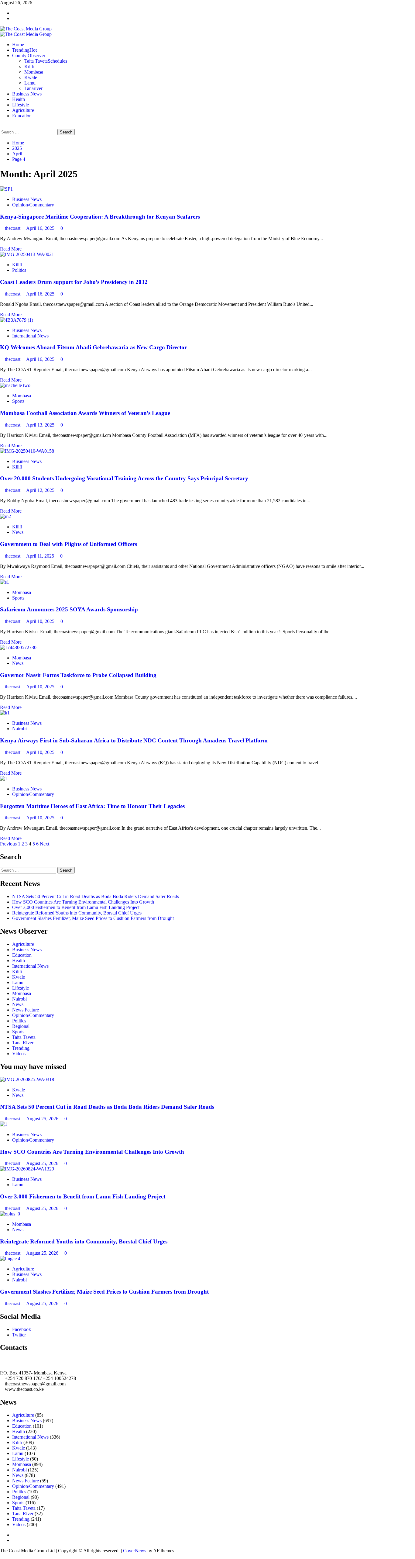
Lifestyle (20, 104)
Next (44, 843)
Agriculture (23, 110)
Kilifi (29, 66)
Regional (20, 1026)
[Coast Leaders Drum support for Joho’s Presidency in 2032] (27, 254)
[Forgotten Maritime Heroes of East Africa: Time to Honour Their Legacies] (3, 778)
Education (22, 115)
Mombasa (33, 71)
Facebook (21, 1329)
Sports (18, 401)
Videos (19, 1053)
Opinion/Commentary (33, 204)
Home (18, 44)
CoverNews (134, 1550)
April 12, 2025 (41, 490)
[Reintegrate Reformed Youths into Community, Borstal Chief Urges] (10, 1213)
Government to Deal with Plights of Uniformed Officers (68, 544)
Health (18, 99)
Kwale (30, 77)
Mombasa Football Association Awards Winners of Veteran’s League (85, 413)
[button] (2, 126)
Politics (19, 270)
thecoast (13, 228)
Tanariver (33, 88)
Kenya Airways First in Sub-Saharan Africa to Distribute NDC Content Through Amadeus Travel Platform (134, 740)
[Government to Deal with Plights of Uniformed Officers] (5, 516)
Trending (24, 50)
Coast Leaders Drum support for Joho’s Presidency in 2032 (74, 282)
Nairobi (19, 728)
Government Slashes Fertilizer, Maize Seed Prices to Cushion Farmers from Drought (93, 918)
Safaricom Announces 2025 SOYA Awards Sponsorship (69, 609)
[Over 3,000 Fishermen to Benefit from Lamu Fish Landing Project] (27, 1168)
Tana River (22, 1042)
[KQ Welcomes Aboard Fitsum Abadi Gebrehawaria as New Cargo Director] (16, 320)
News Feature (25, 1009)
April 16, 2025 (41, 228)
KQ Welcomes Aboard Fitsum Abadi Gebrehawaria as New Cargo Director (93, 347)
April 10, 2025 (41, 621)
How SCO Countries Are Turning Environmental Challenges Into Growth (83, 901)
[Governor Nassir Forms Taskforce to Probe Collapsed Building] (18, 647)
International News (30, 335)
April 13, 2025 (41, 424)
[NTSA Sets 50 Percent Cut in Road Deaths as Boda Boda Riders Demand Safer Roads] (27, 1079)
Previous (8, 843)
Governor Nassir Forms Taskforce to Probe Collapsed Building (78, 675)
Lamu (30, 82)
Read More (11, 248)
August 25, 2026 (43, 1118)
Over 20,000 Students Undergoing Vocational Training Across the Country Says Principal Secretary (124, 478)
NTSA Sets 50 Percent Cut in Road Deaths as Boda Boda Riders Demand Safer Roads (95, 896)
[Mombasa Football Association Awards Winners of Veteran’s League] (15, 385)
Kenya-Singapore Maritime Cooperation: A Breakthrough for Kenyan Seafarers (100, 216)
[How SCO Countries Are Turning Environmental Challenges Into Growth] (3, 1124)
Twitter (19, 1334)
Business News (27, 93)
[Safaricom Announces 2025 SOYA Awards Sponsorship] (4, 582)
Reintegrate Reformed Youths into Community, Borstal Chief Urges (77, 912)
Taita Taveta (45, 61)
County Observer (28, 55)
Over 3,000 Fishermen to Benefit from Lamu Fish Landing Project (75, 907)
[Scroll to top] (2, 1556)
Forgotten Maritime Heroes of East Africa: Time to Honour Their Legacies (92, 806)
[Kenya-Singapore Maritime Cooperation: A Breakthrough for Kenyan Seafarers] (6, 189)
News (17, 532)
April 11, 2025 (40, 555)
